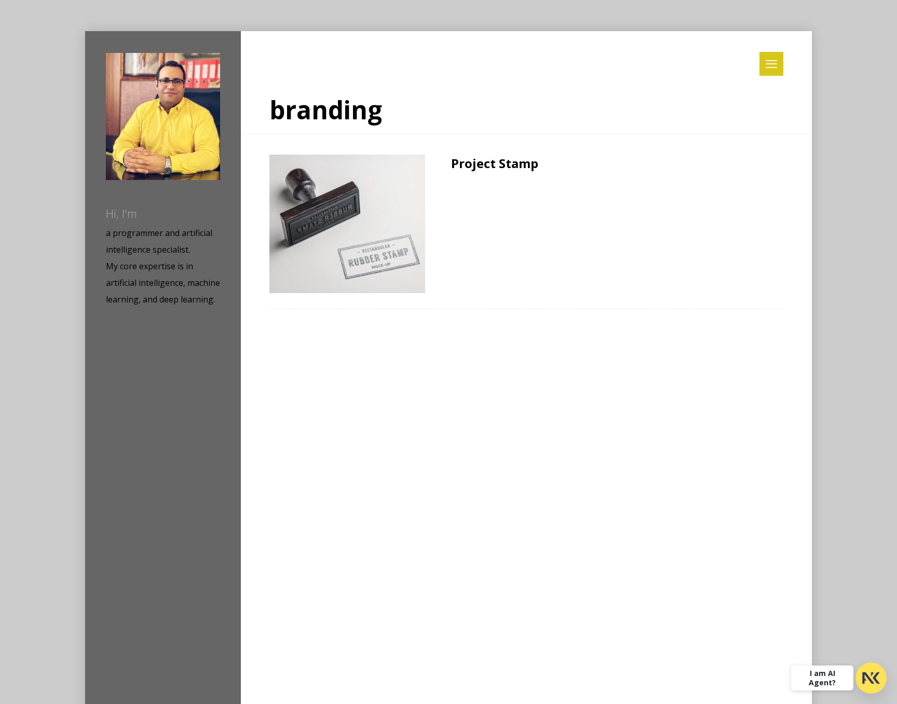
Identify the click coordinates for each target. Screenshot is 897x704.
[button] (771, 64)
